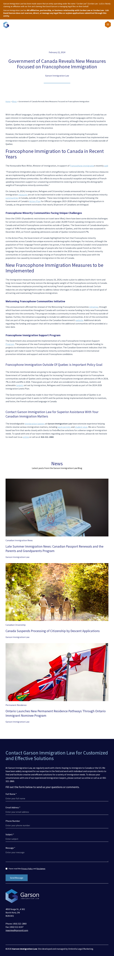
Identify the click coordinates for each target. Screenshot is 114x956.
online (26, 437)
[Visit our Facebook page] (7, 937)
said (106, 165)
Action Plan (34, 201)
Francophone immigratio (82, 165)
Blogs (14, 101)
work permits (64, 427)
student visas (81, 427)
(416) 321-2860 (20, 923)
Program (10, 344)
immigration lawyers (35, 423)
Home (8, 101)
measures (22, 194)
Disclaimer (41, 868)
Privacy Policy (27, 868)
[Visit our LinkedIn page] (20, 937)
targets (19, 385)
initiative (93, 306)
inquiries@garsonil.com (17, 930)
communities (12, 198)
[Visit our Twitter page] (11, 937)
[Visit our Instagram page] (16, 937)
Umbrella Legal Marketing (80, 948)
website (79, 320)
